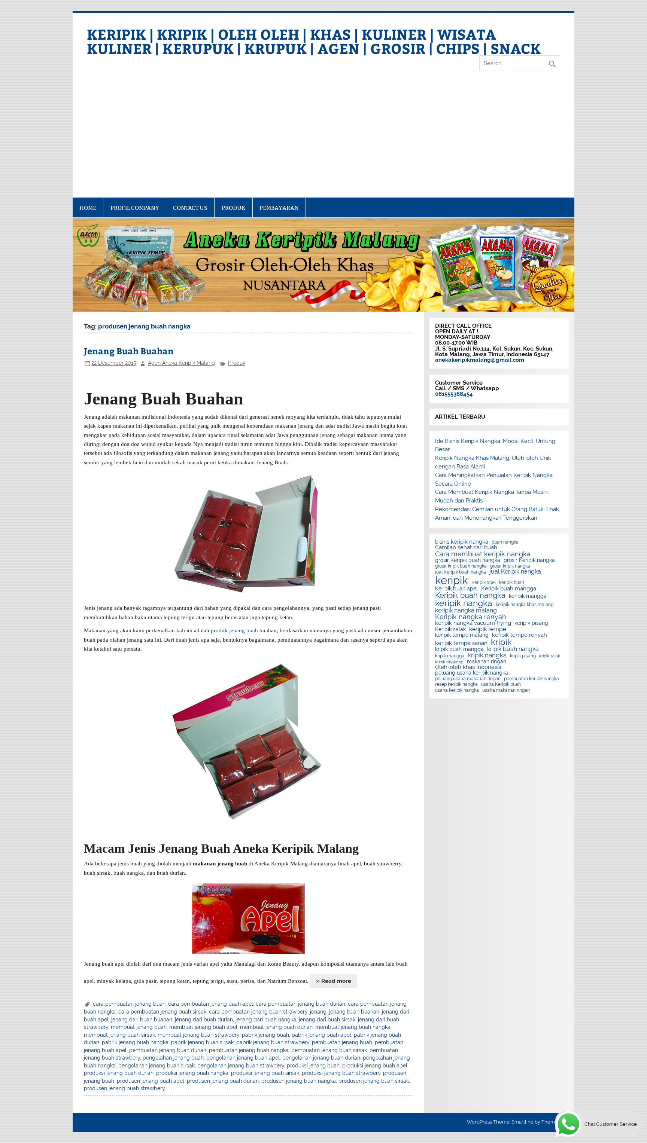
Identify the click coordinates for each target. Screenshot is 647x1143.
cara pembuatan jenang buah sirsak (162, 1012)
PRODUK (234, 207)
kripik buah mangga (459, 649)
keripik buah (511, 582)
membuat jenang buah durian (276, 1027)
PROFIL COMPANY (134, 207)
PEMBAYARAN (279, 207)
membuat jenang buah (139, 1027)
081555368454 (454, 394)
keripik (451, 580)
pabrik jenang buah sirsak (202, 1042)
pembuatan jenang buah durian (167, 1050)
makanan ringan (486, 661)
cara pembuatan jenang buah (129, 1004)
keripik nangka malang (466, 611)
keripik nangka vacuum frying (473, 623)
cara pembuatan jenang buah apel (210, 1004)
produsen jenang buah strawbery (124, 1088)
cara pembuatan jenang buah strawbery (258, 1012)
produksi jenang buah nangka (192, 1073)
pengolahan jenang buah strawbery (240, 1066)
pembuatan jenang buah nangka (249, 1050)
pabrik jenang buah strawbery (272, 1042)
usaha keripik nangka (457, 690)
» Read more (333, 981)
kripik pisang (523, 656)
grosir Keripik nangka (529, 560)
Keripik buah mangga (508, 589)
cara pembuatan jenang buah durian (300, 1004)
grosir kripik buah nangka (461, 566)
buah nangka (505, 542)
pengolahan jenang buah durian (321, 1058)
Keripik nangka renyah (470, 617)
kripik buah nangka (513, 649)
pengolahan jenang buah (173, 1058)
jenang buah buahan (354, 1012)
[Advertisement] (323, 141)
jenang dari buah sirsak (327, 1020)
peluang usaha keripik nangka (471, 673)
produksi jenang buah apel (374, 1066)
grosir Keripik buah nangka (467, 560)
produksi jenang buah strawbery (341, 1073)
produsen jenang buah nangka (298, 1081)
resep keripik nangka (456, 684)
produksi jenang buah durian (119, 1073)
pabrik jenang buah (265, 1035)
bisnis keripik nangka (461, 542)
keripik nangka (463, 603)
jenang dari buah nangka (266, 1020)
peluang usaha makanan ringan (468, 678)
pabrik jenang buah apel (321, 1035)
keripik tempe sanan (461, 643)
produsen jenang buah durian (223, 1081)
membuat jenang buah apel (203, 1027)
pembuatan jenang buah (342, 1042)
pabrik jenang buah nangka (135, 1042)
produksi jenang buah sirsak (265, 1073)
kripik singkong (449, 662)
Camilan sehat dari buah (466, 547)
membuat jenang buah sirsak (119, 1035)
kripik (501, 642)
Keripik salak (450, 629)
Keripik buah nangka (470, 595)
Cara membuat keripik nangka (483, 554)
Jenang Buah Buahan (129, 351)
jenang (318, 1012)
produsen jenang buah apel (150, 1081)
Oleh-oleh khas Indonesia (468, 667)
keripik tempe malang (462, 635)
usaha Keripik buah (501, 684)
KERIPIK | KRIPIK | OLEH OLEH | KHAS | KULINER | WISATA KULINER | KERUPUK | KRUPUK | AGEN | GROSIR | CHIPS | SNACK (314, 41)
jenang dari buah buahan (141, 1020)
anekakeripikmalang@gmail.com (479, 360)
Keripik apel (483, 582)
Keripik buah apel (456, 589)
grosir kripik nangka (510, 566)
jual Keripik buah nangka (460, 572)
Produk (236, 363)
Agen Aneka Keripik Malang (181, 363)
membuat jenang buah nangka (353, 1027)
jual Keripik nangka (515, 572)
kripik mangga (449, 656)
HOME (87, 207)
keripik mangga (528, 596)
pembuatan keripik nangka (531, 678)
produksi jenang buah (313, 1066)
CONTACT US (190, 207)
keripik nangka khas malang (524, 604)
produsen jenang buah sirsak (373, 1081)
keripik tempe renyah (519, 635)
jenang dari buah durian (204, 1020)
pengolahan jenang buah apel (243, 1058)
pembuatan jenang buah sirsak (329, 1050)
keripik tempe (487, 629)
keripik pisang (531, 623)
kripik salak (549, 656)
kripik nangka (487, 655)
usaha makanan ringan (506, 690)
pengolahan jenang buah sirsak (156, 1066)
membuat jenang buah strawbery (198, 1035)
